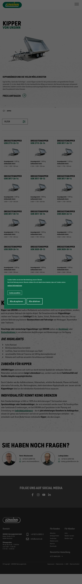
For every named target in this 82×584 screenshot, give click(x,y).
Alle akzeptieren (16, 301)
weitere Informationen (14, 285)
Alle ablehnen (34, 301)
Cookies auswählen (14, 293)
